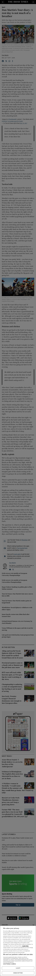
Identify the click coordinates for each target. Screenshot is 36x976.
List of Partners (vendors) (9, 964)
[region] (18, 951)
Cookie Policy (25, 946)
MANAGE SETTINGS (18, 973)
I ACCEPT (18, 968)
